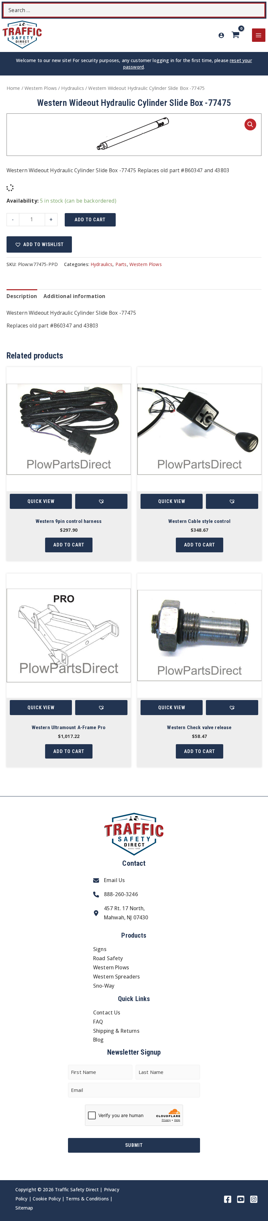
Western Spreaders (116, 976)
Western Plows (41, 88)
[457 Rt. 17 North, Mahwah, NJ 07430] (120, 913)
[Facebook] (228, 1199)
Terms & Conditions (87, 1199)
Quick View (41, 501)
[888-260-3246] (115, 894)
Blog (98, 1039)
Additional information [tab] (74, 296)
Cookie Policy (47, 1199)
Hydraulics (72, 88)
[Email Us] (109, 880)
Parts (121, 264)
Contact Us (107, 1012)
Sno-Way (103, 985)
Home (13, 88)
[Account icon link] (221, 35)
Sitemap (24, 1208)
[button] (250, 124)
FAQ (98, 1021)
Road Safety (108, 958)
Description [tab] (22, 296)
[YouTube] (241, 1199)
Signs (100, 949)
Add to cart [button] (68, 545)
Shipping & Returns (116, 1030)
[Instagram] (254, 1199)
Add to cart (90, 220)
